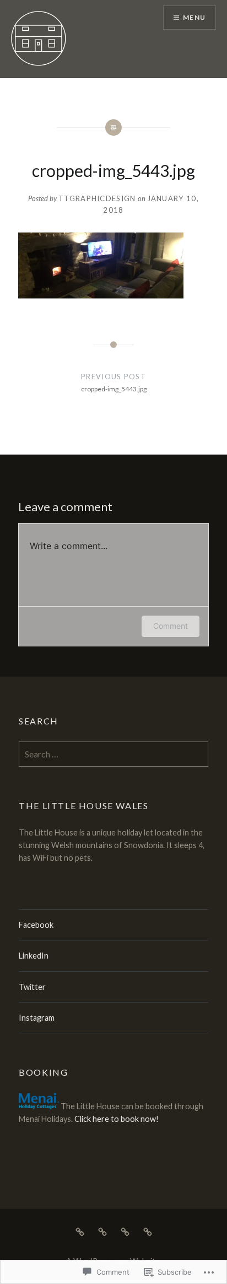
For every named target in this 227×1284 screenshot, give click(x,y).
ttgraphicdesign (97, 198)
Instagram (37, 1017)
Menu (194, 17)
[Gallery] (147, 1230)
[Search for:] (113, 754)
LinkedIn (33, 955)
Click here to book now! (116, 1119)
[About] (102, 1230)
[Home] (79, 1230)
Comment (170, 625)
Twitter (32, 987)
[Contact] (125, 1230)
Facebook (36, 924)
